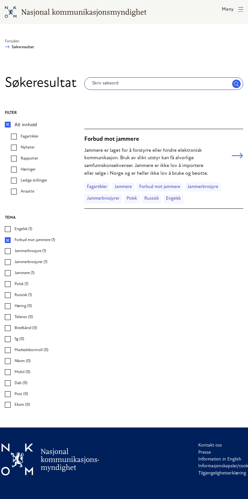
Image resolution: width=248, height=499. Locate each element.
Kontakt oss (210, 445)
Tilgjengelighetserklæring (222, 473)
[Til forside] (50, 459)
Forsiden (12, 41)
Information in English (219, 459)
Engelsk (173, 198)
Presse (204, 452)
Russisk (151, 198)
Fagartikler (97, 186)
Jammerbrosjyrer (103, 198)
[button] (232, 10)
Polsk (132, 198)
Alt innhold (26, 125)
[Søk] (236, 83)
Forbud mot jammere (159, 186)
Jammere (123, 186)
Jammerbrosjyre (202, 186)
